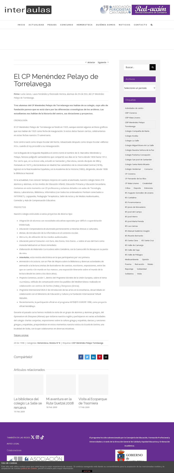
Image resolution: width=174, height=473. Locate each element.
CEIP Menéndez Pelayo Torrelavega (87, 343)
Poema (128, 264)
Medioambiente (132, 259)
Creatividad (147, 183)
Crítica (127, 188)
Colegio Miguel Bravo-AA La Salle (139, 145)
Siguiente (102, 62)
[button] (152, 24)
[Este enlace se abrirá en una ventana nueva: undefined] (116, 10)
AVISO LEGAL (13, 443)
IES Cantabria (130, 197)
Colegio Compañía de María (137, 131)
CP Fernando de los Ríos (135, 178)
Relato (150, 264)
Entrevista (148, 188)
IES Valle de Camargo (134, 245)
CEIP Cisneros (131, 113)
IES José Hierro (131, 216)
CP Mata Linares (132, 183)
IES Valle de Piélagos (134, 254)
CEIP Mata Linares (132, 117)
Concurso (148, 169)
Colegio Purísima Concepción (137, 155)
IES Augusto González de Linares (139, 193)
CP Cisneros (130, 174)
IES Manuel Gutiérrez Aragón (137, 231)
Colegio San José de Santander (138, 159)
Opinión (145, 259)
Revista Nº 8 (54, 343)
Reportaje (129, 269)
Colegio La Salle (132, 140)
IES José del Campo (133, 212)
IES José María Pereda (134, 221)
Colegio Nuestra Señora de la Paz (139, 150)
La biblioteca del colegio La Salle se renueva (28, 403)
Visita (139, 273)
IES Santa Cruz (148, 240)
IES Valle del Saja (132, 250)
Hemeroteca (42, 343)
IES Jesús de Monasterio (135, 207)
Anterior (91, 62)
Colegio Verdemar (133, 169)
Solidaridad (142, 269)
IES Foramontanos (133, 202)
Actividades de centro (134, 108)
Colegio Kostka (131, 136)
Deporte (137, 188)
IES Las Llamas (131, 226)
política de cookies (29, 468)
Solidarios (129, 273)
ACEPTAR (87, 471)
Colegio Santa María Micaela (137, 164)
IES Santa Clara (131, 240)
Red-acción (139, 264)
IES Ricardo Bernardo (134, 235)
